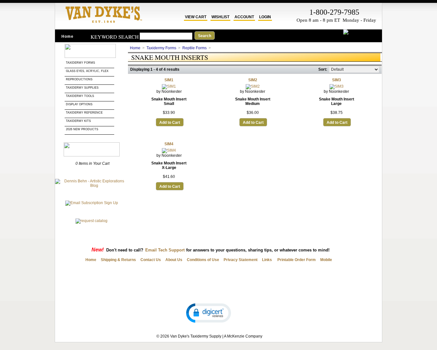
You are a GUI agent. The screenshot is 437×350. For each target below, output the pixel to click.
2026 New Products (82, 129)
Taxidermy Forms (81, 62)
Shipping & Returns (118, 260)
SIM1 (168, 80)
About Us (173, 260)
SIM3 (336, 80)
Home (67, 36)
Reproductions (79, 79)
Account (244, 17)
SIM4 (168, 144)
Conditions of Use (203, 260)
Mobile (326, 260)
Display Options (79, 104)
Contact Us (150, 260)
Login (265, 17)
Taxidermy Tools (80, 96)
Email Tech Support (165, 250)
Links (267, 260)
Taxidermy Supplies (82, 87)
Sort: (322, 69)
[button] (208, 312)
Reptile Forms (194, 48)
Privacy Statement (241, 260)
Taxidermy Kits (78, 121)
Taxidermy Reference (84, 112)
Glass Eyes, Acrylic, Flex (87, 71)
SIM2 (252, 80)
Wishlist (220, 17)
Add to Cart (169, 122)
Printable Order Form (296, 260)
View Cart (195, 17)
